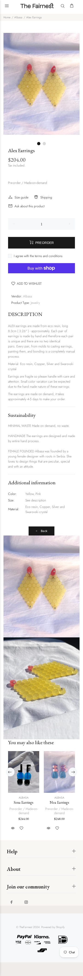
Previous (7, 83)
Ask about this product (29, 206)
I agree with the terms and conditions (38, 256)
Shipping (46, 197)
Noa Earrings (59, 802)
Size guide (21, 197)
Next (75, 83)
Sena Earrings (23, 802)
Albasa (18, 17)
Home (6, 17)
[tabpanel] (41, 84)
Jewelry (35, 302)
